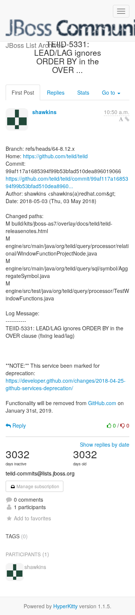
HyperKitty (65, 606)
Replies (55, 92)
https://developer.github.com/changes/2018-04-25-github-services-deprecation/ (66, 384)
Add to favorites (32, 518)
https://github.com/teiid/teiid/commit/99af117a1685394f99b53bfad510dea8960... (67, 182)
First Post (23, 92)
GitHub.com (102, 403)
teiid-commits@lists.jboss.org (40, 473)
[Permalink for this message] (127, 119)
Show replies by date (104, 444)
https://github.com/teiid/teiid (55, 156)
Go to (109, 92)
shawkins (44, 112)
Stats (83, 92)
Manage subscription (37, 486)
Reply (18, 425)
